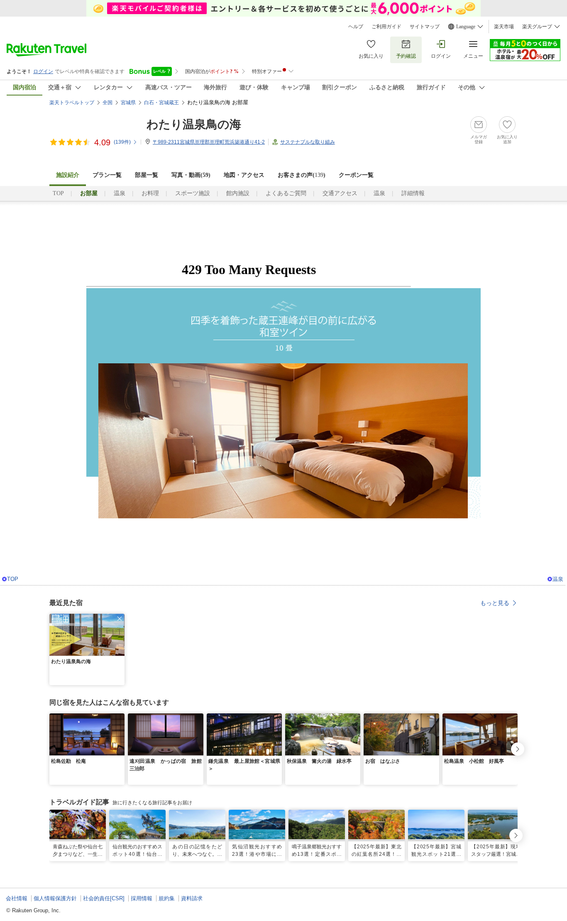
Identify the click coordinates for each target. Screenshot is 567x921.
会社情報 (16, 898)
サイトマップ (425, 26)
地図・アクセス (244, 175)
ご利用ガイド (386, 26)
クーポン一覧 (356, 175)
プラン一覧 (107, 175)
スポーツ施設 (192, 193)
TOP (58, 193)
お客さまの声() (301, 175)
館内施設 (237, 193)
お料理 (150, 193)
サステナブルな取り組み (307, 142)
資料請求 (192, 898)
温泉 (119, 193)
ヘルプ (355, 26)
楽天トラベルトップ (71, 102)
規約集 (167, 898)
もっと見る (494, 603)
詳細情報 (413, 193)
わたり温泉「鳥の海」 (110, 238)
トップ (148, 224)
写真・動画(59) (190, 175)
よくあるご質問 (286, 193)
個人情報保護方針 (55, 898)
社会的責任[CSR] (104, 898)
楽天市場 (504, 26)
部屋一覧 (146, 175)
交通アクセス (340, 193)
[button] (120, 619)
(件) (122, 142)
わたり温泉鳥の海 (194, 124)
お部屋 (180, 224)
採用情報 (141, 898)
